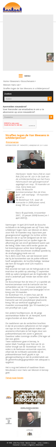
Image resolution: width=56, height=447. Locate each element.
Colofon (45, 443)
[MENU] (21, 78)
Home (6, 81)
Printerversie (12, 142)
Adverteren (39, 445)
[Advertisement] (28, 43)
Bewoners (15, 81)
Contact (23, 445)
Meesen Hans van (11, 84)
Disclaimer (16, 445)
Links (39, 443)
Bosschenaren (28, 81)
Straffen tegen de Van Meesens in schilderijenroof (26, 88)
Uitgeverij (31, 445)
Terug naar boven (14, 377)
